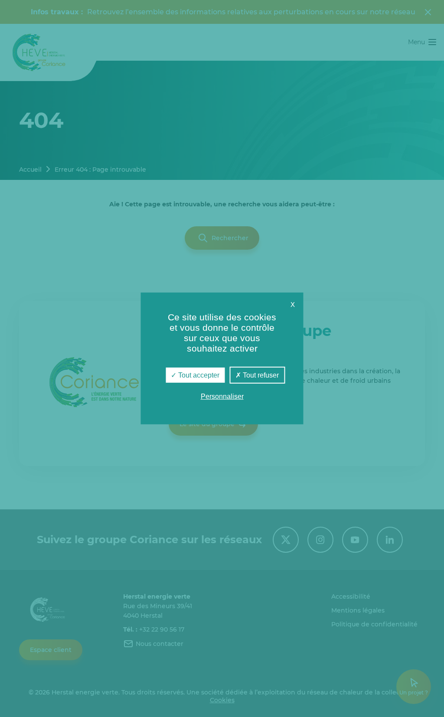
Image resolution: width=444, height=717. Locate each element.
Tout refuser (260, 375)
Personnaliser (222, 396)
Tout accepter (197, 375)
